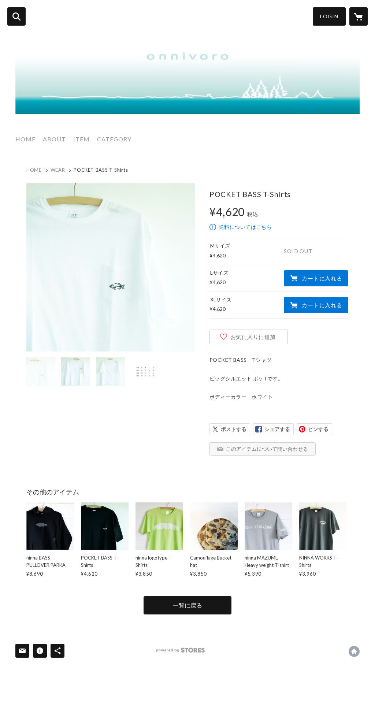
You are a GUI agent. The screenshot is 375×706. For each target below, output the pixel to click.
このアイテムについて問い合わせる (267, 449)
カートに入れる (322, 278)
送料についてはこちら (245, 227)
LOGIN (329, 16)
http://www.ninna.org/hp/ (354, 651)
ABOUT (54, 138)
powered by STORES (180, 650)
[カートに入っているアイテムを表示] (358, 16)
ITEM (81, 138)
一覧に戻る (187, 605)
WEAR (58, 170)
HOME (25, 138)
